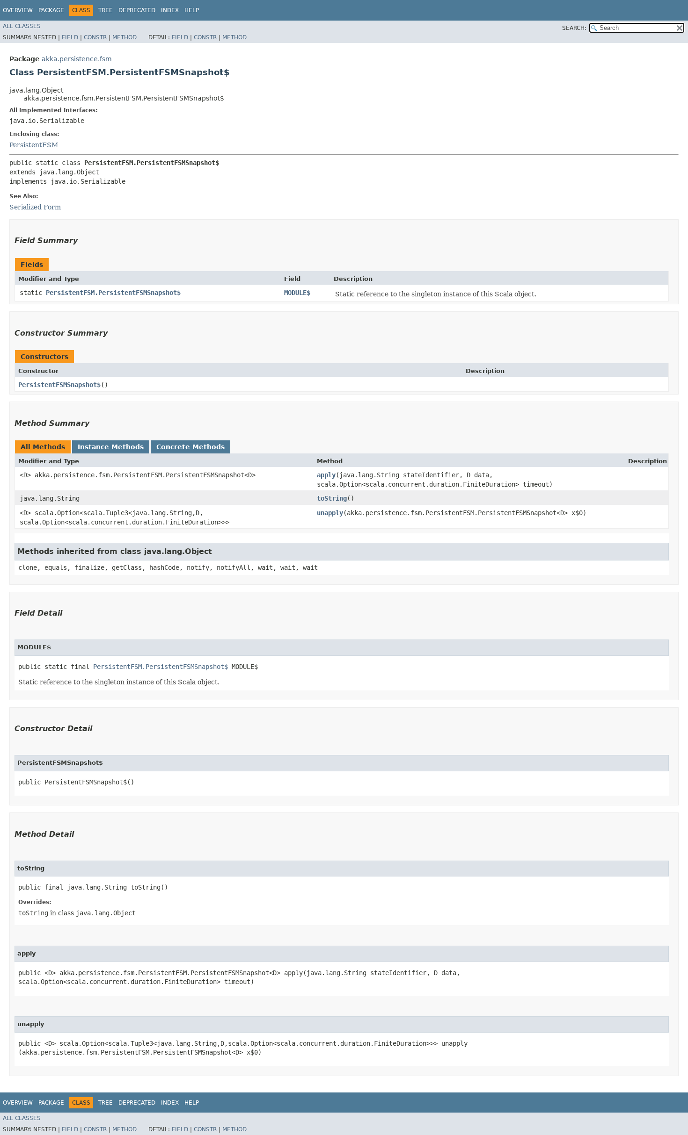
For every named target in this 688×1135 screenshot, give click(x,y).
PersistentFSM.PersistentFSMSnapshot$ (113, 292)
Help (191, 10)
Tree (105, 10)
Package (51, 10)
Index (170, 10)
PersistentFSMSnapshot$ (59, 384)
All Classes (22, 26)
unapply (330, 513)
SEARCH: (574, 28)
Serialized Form (35, 207)
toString (332, 498)
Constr (95, 37)
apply (326, 475)
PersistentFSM (33, 145)
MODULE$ (297, 292)
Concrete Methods (190, 447)
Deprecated (136, 10)
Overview (18, 10)
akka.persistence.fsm (77, 59)
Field (70, 37)
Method (124, 37)
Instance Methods (111, 447)
